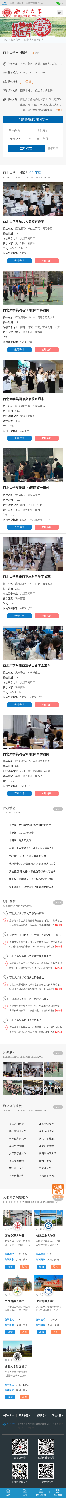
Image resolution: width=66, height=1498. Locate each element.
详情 (10, 1266)
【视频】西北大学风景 (20, 832)
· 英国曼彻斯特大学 (18, 1161)
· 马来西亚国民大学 (47, 1175)
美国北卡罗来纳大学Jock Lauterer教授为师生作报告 (33, 848)
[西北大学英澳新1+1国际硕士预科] (33, 466)
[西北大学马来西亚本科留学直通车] (33, 555)
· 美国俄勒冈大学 (17, 1138)
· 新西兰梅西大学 (46, 1153)
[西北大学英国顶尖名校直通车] (33, 377)
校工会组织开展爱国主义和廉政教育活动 (30, 887)
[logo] (19, 10)
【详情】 (58, 110)
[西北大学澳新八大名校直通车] (33, 200)
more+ (58, 809)
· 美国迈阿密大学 (17, 1124)
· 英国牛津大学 (16, 1146)
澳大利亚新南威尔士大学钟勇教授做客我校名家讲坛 (33, 879)
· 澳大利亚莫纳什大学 (47, 1138)
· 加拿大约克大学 (46, 1124)
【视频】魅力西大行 (19, 840)
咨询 (24, 1266)
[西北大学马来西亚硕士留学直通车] (33, 644)
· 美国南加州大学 (17, 1131)
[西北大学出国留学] (33, 27)
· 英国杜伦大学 (16, 1168)
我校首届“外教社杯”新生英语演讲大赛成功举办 (33, 871)
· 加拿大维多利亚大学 (47, 1131)
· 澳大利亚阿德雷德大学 (47, 1146)
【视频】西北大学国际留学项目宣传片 (29, 825)
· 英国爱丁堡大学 (17, 1153)
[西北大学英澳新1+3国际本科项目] (33, 288)
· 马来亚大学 (44, 1168)
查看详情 (19, 260)
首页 (4, 39)
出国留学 (16, 39)
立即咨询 (47, 260)
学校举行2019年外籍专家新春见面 (26, 856)
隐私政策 (53, 148)
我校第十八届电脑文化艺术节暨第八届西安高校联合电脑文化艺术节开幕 (33, 863)
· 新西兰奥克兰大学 (47, 1161)
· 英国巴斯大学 (16, 1175)
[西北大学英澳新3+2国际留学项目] (33, 732)
